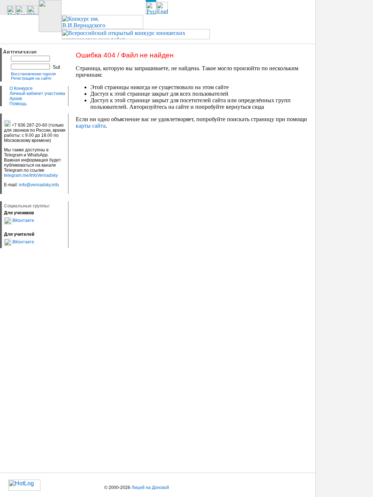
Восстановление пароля (33, 74)
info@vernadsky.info (39, 184)
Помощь (18, 103)
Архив (15, 98)
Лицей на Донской (150, 487)
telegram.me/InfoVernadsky (31, 175)
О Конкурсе (21, 88)
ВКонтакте (22, 220)
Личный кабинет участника (37, 93)
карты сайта (91, 126)
